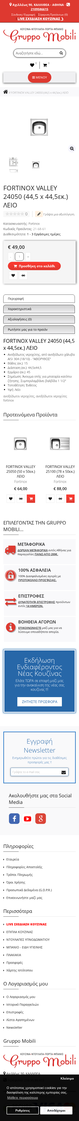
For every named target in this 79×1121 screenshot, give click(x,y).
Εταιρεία (12, 859)
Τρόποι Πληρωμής (19, 875)
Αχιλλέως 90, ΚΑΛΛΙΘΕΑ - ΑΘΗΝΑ (38, 5)
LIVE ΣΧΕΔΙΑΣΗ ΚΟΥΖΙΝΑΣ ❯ (41, 18)
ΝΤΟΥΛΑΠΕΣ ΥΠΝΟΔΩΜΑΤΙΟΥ (28, 939)
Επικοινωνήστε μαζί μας (24, 898)
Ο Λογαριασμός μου (20, 997)
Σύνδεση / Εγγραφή (23, 14)
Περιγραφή (16, 298)
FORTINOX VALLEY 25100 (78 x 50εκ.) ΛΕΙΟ (60, 471)
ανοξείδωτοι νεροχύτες (18, 396)
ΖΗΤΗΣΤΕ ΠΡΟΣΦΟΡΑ (39, 701)
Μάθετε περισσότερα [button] (22, 1098)
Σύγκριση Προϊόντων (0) (53, 14)
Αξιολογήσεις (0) (20, 319)
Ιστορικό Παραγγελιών (22, 1004)
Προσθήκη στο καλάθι (36, 266)
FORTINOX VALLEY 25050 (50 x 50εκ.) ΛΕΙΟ (20, 471)
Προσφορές (14, 962)
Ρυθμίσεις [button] (22, 1110)
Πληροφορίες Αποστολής (24, 867)
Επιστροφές (14, 1012)
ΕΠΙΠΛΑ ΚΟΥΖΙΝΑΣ (19, 932)
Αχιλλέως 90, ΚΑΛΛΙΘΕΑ (23, 1073)
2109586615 (39, 9)
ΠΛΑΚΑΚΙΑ (13, 955)
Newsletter (14, 1027)
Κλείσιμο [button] (67, 1078)
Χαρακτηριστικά (19, 309)
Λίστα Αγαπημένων (20, 1020)
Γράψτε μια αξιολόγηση (58, 214)
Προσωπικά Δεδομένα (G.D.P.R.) (29, 890)
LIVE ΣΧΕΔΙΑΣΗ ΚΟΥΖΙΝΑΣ (26, 924)
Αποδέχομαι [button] (56, 1110)
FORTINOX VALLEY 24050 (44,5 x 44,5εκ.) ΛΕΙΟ (39, 93)
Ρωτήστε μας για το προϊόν (28, 329)
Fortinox (34, 223)
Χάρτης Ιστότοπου (19, 970)
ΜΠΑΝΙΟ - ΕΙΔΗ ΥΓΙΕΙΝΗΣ (24, 947)
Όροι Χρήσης (15, 882)
